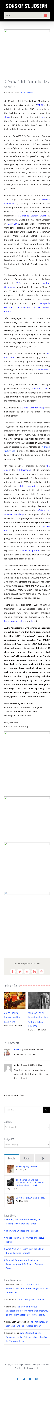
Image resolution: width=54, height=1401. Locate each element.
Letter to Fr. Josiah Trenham (31, 1299)
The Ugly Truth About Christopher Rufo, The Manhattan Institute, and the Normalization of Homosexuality (27, 1310)
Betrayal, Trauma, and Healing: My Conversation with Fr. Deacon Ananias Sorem (24, 1264)
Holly (16, 1049)
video (7, 117)
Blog (23, 92)
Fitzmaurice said (39, 388)
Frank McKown (41, 369)
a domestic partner (29, 550)
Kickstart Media (33, 1368)
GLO (19, 283)
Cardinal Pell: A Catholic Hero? (30, 1197)
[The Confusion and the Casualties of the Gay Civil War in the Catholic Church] (10, 1180)
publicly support (26, 486)
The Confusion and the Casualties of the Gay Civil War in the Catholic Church (30, 1182)
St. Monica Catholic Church (32, 215)
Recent (27, 1158)
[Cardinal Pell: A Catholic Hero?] (10, 1198)
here (44, 117)
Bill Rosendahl (24, 470)
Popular (12, 1158)
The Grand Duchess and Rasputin (22, 1230)
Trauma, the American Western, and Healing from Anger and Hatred (27, 1288)
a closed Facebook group (32, 407)
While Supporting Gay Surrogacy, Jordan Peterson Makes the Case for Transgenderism (27, 1337)
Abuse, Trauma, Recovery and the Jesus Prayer (12, 1017)
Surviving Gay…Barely (26, 1166)
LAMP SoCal (13, 223)
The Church (30, 92)
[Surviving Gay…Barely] (10, 1167)
